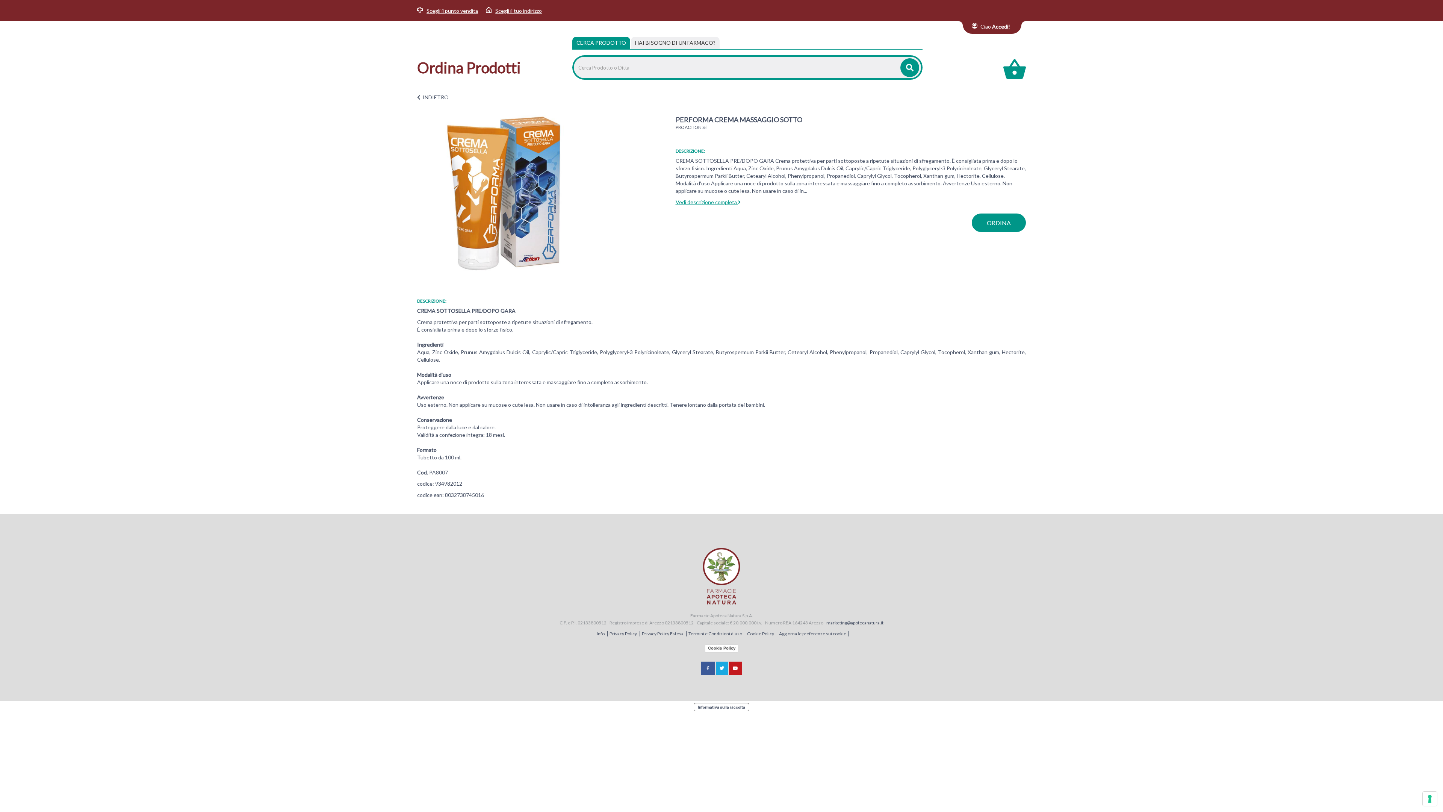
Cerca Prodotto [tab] (601, 42)
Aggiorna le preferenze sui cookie (812, 633)
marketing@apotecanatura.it (854, 623)
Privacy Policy (624, 633)
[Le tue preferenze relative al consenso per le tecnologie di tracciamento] (1430, 799)
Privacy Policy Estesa (663, 633)
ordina (999, 222)
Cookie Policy (761, 633)
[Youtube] (735, 668)
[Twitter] (722, 668)
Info (601, 633)
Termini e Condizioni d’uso (715, 633)
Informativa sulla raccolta (721, 707)
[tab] (675, 43)
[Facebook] (708, 668)
